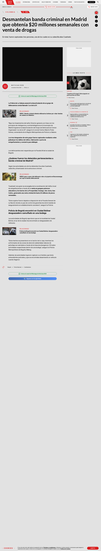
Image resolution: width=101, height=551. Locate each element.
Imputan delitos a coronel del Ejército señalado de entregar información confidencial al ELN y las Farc (79, 115)
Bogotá (9, 267)
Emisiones (7, 7)
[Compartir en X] (96, 21)
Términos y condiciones (49, 547)
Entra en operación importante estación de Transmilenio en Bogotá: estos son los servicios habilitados (80, 105)
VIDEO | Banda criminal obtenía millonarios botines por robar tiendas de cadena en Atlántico (41, 114)
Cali (71, 132)
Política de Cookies (65, 549)
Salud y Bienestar (46, 2)
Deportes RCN (35, 2)
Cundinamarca (27, 267)
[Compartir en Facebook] (96, 17)
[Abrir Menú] (3, 2)
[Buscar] (98, 2)
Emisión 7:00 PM (94, 6)
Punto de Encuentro (79, 2)
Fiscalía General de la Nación (78, 112)
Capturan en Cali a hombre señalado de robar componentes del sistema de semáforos (79, 135)
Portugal (69, 91)
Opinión (70, 2)
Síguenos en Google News (33, 278)
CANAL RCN (91, 2)
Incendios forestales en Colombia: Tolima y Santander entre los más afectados (80, 125)
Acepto (93, 548)
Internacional (26, 2)
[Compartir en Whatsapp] (96, 25)
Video (26, 12)
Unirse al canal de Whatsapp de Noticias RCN (33, 96)
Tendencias (63, 2)
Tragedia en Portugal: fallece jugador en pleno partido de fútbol (78, 94)
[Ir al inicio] (10, 2)
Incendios (72, 122)
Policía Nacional (17, 267)
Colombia (18, 2)
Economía (55, 2)
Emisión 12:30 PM (51, 6)
